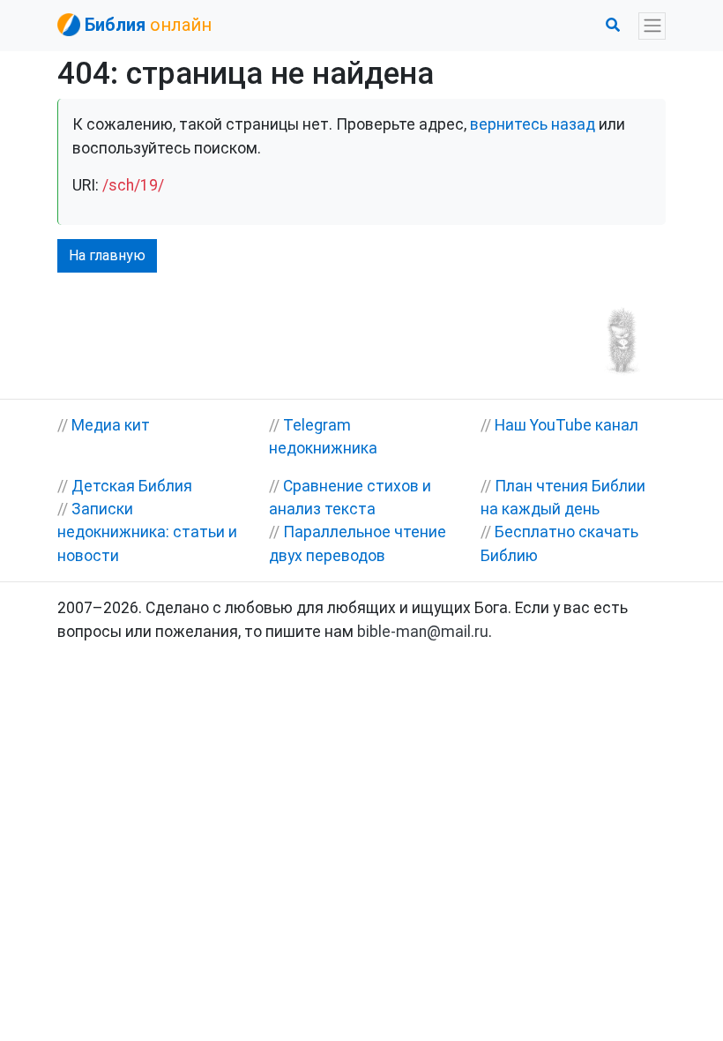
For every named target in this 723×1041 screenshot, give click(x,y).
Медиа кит (110, 425)
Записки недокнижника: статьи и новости (147, 532)
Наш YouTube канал (566, 425)
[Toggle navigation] (652, 26)
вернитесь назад (532, 124)
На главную (107, 255)
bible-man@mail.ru (422, 631)
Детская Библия (131, 486)
